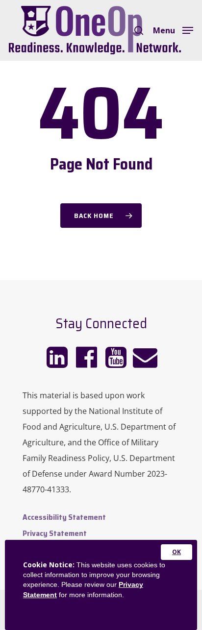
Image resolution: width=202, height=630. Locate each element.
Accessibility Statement (64, 517)
